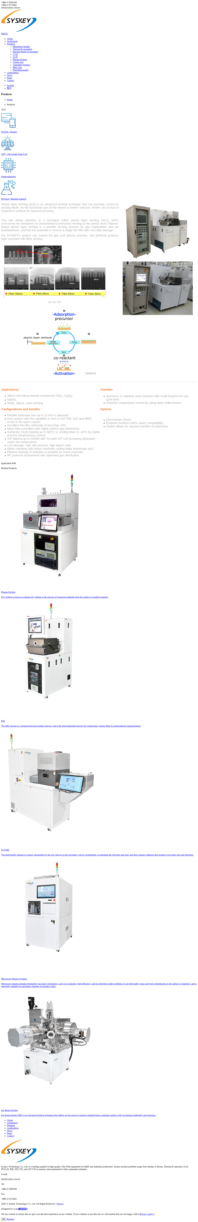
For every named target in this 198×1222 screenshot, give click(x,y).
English (10, 85)
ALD (15, 57)
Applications (13, 72)
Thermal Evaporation (22, 49)
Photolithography (21, 70)
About (10, 38)
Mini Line (17, 67)
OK (3, 1219)
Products (11, 44)
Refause (10, 1219)
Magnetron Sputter (21, 46)
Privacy (60, 1204)
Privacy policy (147, 1214)
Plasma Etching (20, 59)
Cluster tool (18, 62)
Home (10, 99)
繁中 (9, 88)
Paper (9, 78)
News (9, 75)
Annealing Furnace (21, 65)
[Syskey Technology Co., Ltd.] (20, 31)
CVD (15, 54)
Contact (10, 80)
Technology (12, 41)
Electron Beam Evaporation (25, 52)
